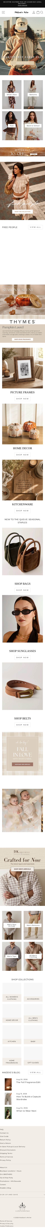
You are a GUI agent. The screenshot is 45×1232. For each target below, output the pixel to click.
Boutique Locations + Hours (10, 1171)
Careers (3, 1184)
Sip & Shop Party (6, 1178)
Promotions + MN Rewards (10, 1181)
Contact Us (4, 1133)
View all (35, 227)
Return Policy (5, 1140)
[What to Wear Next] (8, 1113)
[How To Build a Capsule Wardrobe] (8, 1099)
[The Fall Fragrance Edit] (8, 1084)
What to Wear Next (26, 1111)
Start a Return (5, 1143)
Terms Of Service (6, 1221)
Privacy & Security (6, 1223)
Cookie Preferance (6, 1226)
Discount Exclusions (8, 1150)
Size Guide (4, 1136)
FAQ (1, 1129)
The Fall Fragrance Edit (28, 1082)
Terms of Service (6, 1157)
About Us (3, 1167)
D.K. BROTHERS (6, 1174)
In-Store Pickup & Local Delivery (12, 1146)
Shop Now (22, 399)
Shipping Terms (6, 1153)
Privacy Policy (5, 1160)
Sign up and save (9, 1194)
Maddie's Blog (5, 1188)
